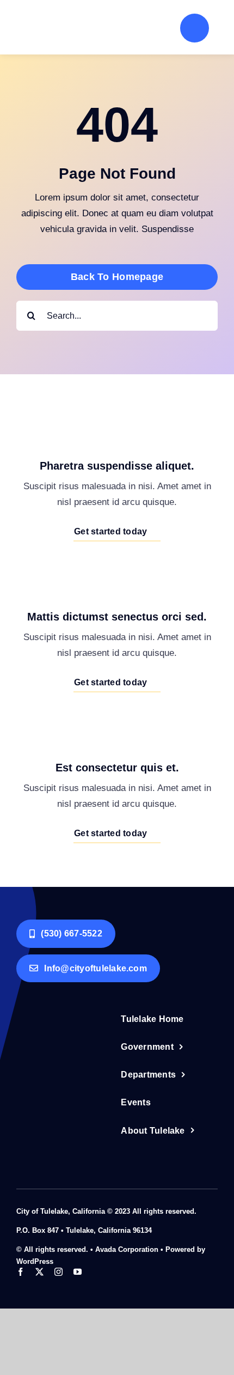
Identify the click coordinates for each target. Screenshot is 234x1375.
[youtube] (77, 1272)
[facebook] (20, 1272)
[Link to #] (194, 28)
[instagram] (58, 1272)
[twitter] (39, 1272)
